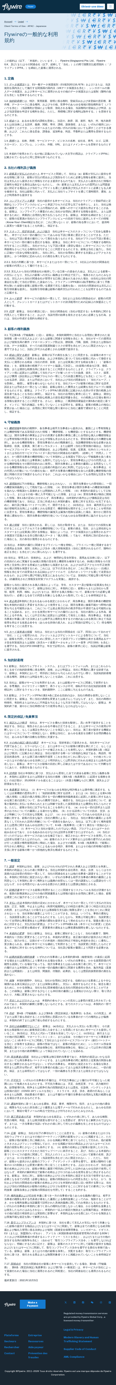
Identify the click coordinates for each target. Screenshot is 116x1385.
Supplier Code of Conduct (80, 1349)
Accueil (8, 21)
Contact (9, 1353)
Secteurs (10, 1341)
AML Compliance (74, 1356)
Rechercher (11, 1347)
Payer (31, 6)
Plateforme (11, 1335)
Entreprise (35, 1335)
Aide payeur (36, 1347)
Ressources (35, 1341)
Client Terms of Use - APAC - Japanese (25, 26)
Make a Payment (32, 1304)
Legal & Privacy (73, 1329)
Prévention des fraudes (37, 1355)
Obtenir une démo (92, 6)
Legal (21, 21)
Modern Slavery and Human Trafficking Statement (81, 1339)
